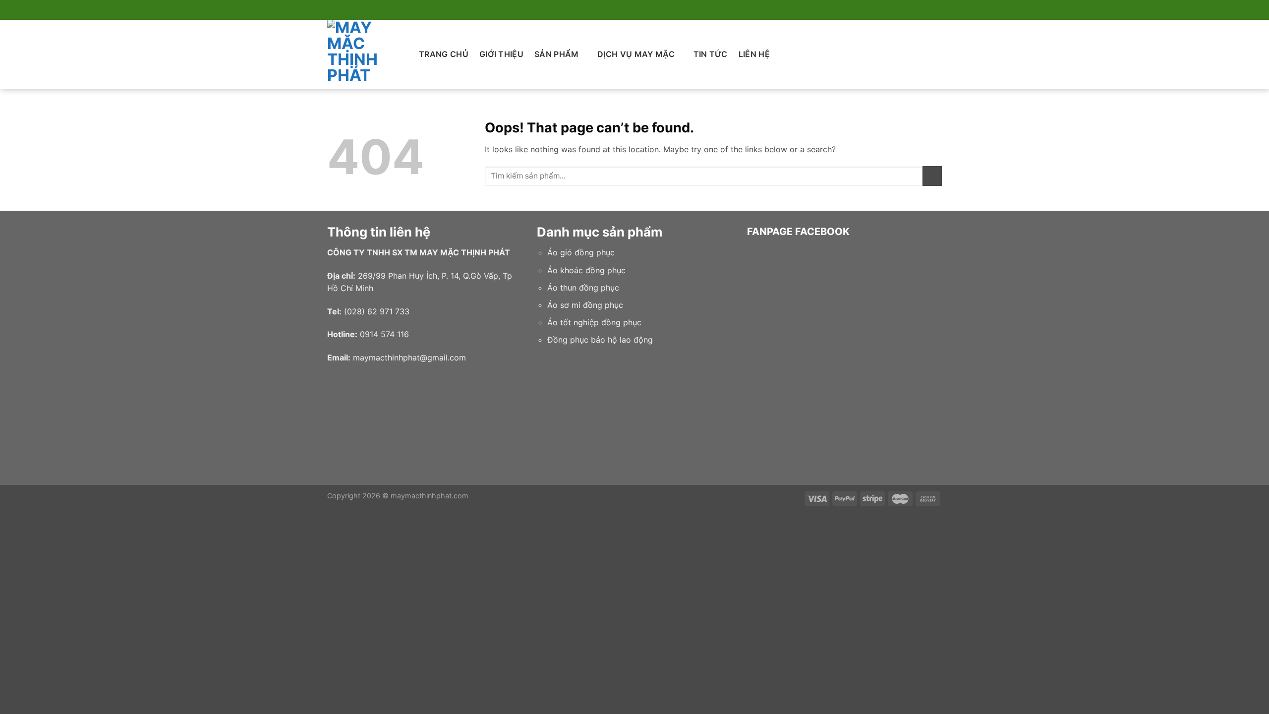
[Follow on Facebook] (909, 9)
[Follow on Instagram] (918, 9)
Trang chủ (443, 54)
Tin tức (710, 54)
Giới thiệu (501, 54)
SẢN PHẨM (556, 54)
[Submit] (932, 175)
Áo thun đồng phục (583, 288)
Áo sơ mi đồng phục (585, 305)
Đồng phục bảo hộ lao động (600, 340)
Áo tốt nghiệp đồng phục (594, 322)
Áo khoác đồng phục (586, 270)
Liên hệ (754, 54)
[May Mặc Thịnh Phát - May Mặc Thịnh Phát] (365, 54)
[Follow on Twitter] (927, 9)
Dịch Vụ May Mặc (636, 54)
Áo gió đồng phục (581, 252)
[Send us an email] (937, 9)
